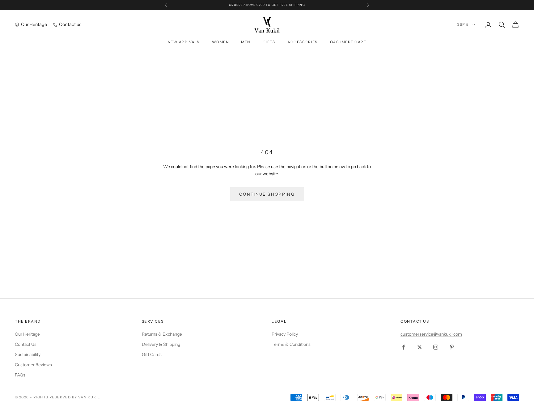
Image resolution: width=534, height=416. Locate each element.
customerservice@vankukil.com (431, 334)
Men (245, 42)
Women (220, 42)
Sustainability (27, 354)
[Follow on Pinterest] (452, 347)
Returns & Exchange (162, 334)
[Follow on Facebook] (403, 347)
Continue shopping (267, 194)
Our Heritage (27, 334)
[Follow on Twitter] (420, 347)
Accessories (302, 42)
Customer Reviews (33, 364)
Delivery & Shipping (161, 344)
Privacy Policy (285, 334)
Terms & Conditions (291, 344)
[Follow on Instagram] (436, 347)
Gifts (269, 42)
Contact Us (25, 344)
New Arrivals (184, 42)
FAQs (20, 375)
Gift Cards (152, 354)
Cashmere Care (348, 42)
